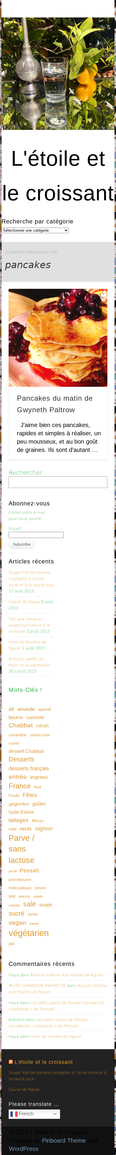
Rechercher (25, 472)
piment (40, 888)
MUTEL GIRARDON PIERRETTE (37, 985)
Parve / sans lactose (22, 849)
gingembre (19, 803)
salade (38, 896)
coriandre (17, 734)
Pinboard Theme (64, 1140)
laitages (19, 820)
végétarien (29, 933)
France (20, 786)
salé (29, 904)
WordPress (23, 1149)
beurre (16, 717)
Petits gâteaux (20, 888)
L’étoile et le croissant (44, 1062)
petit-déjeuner (20, 880)
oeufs (26, 829)
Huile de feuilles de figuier (55, 1036)
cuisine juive (40, 735)
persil (12, 871)
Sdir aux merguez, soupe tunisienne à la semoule (29, 625)
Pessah (29, 870)
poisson (24, 896)
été (12, 943)
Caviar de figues (24, 602)
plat (12, 896)
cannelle (35, 717)
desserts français (29, 768)
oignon (44, 828)
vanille (33, 914)
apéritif (44, 709)
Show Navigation (93, 53)
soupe (45, 904)
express (39, 777)
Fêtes (30, 795)
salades (14, 905)
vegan (17, 922)
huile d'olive (21, 812)
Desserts (21, 759)
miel (12, 829)
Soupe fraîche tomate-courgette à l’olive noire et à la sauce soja (31, 578)
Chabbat (21, 725)
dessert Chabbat (26, 751)
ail (11, 709)
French (26, 1113)
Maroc (38, 820)
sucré (16, 913)
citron (42, 726)
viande (34, 923)
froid (37, 787)
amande (26, 709)
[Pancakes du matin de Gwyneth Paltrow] (58, 338)
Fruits (14, 795)
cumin (14, 743)
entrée (18, 776)
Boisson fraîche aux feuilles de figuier (66, 975)
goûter (39, 803)
